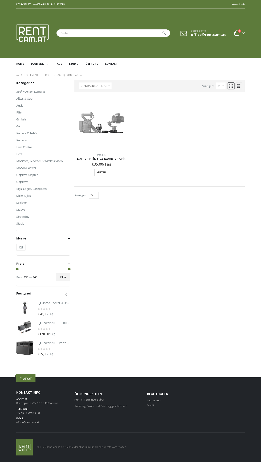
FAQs (58, 64)
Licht (19, 154)
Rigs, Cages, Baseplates (31, 189)
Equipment (38, 64)
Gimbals (21, 119)
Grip (18, 126)
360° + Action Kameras (30, 92)
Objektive (22, 182)
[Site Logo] (35, 33)
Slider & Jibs (23, 196)
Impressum (154, 400)
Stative (20, 210)
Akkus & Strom (25, 98)
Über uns (92, 64)
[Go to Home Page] (17, 75)
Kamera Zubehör (27, 133)
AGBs (150, 405)
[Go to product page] (101, 123)
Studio (74, 64)
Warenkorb (238, 4)
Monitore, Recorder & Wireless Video (39, 161)
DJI (21, 247)
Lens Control (24, 147)
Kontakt (111, 64)
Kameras (101, 155)
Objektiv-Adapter (27, 175)
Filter (19, 112)
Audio (19, 105)
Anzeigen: (208, 86)
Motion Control (26, 168)
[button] (231, 85)
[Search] (164, 33)
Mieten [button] (101, 172)
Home (20, 64)
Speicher (21, 203)
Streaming (22, 216)
